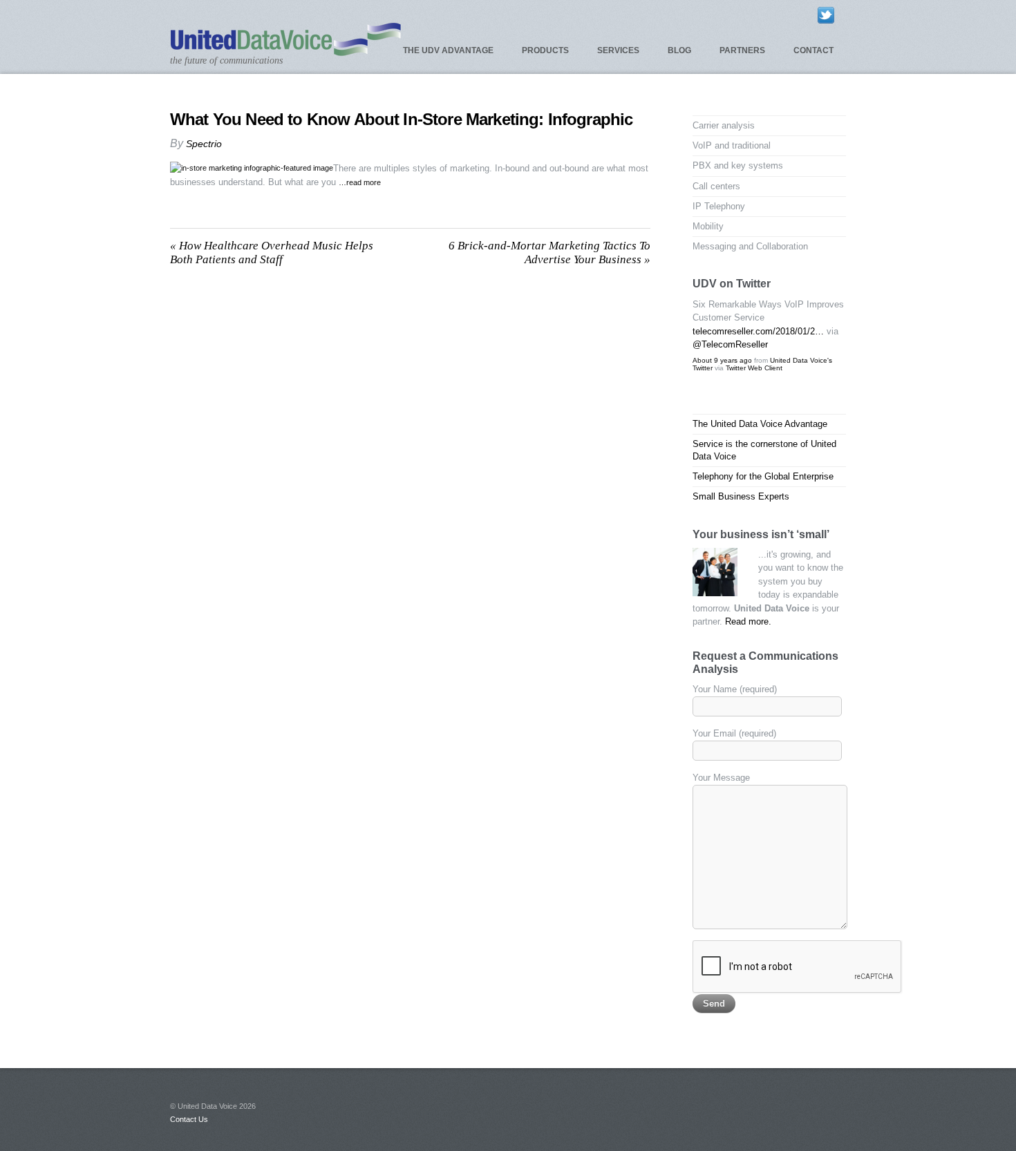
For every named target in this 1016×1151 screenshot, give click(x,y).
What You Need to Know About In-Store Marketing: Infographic (401, 119)
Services (618, 50)
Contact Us (189, 1119)
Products (545, 50)
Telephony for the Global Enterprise (763, 476)
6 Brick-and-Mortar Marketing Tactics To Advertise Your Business (549, 252)
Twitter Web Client (754, 368)
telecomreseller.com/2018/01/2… (758, 331)
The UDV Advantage (448, 50)
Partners (742, 50)
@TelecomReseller (730, 344)
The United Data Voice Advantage (760, 424)
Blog (679, 50)
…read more (360, 182)
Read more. (748, 621)
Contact (813, 50)
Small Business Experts (741, 496)
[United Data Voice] (286, 50)
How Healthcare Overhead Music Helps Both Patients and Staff (271, 252)
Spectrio (204, 143)
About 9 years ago (722, 360)
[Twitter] (826, 14)
